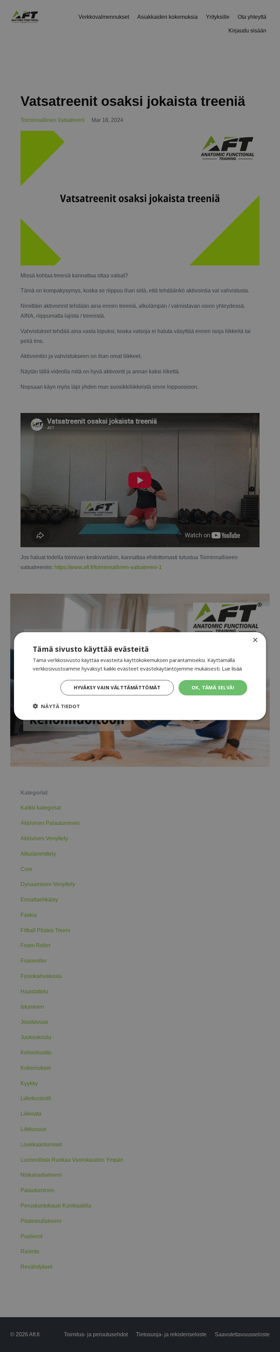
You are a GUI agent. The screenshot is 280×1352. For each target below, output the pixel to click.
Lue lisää (232, 669)
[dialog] (140, 676)
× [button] (254, 640)
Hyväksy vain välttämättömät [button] (117, 687)
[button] (56, 705)
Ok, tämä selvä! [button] (213, 687)
